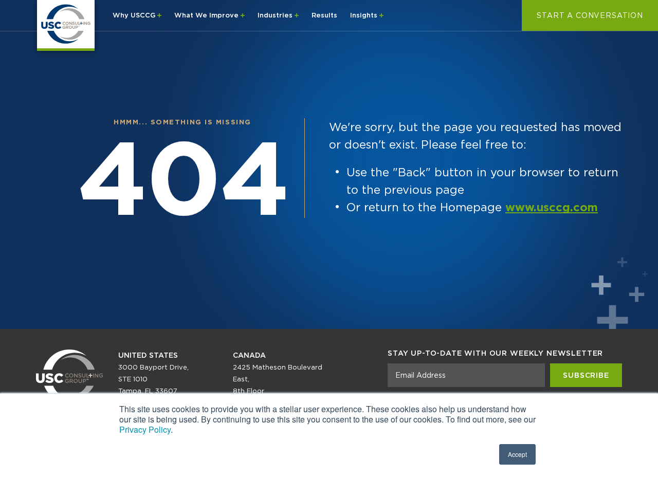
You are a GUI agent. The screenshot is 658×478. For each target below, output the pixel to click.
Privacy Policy (145, 429)
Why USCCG (135, 15)
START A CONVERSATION (590, 15)
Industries (276, 15)
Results (324, 15)
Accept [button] (517, 454)
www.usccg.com (551, 207)
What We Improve (207, 15)
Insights (364, 15)
